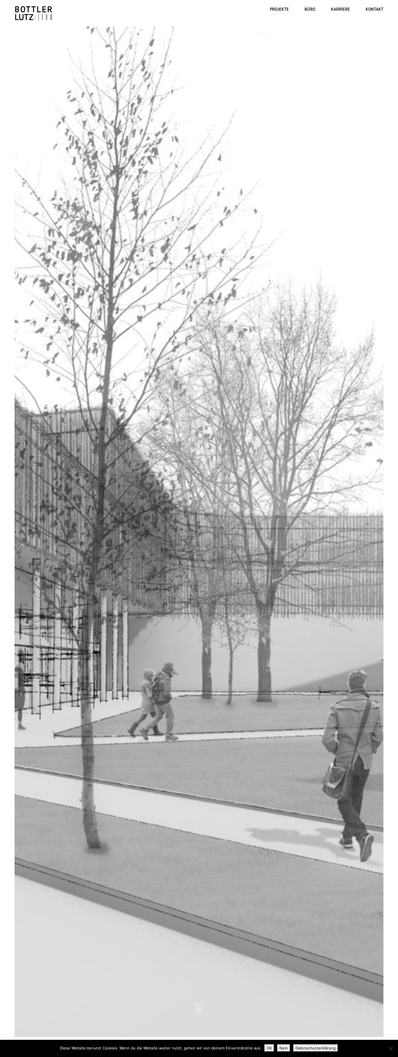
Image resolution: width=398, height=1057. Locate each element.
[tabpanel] (199, 531)
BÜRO (309, 9)
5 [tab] (216, 1030)
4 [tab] (208, 1030)
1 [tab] (181, 1030)
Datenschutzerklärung (315, 1048)
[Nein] (391, 1048)
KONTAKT (374, 9)
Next (373, 531)
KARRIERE (340, 9)
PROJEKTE (279, 9)
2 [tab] (190, 1030)
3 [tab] (199, 1030)
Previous (25, 531)
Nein (283, 1048)
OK (269, 1048)
